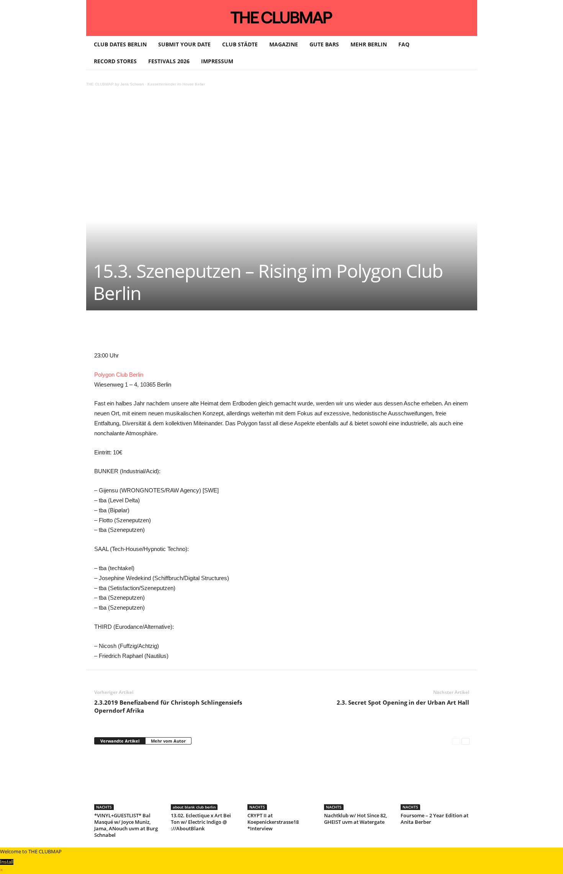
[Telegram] (254, 333)
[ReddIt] (219, 333)
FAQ (403, 44)
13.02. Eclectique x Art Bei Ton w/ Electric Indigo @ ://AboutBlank (201, 822)
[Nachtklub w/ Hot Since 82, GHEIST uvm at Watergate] (358, 781)
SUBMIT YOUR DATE (184, 44)
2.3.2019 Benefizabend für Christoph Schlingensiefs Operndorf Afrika (168, 706)
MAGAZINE (283, 44)
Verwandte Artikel (119, 741)
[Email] (236, 333)
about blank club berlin (194, 807)
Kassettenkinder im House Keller (176, 84)
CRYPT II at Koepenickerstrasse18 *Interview (273, 822)
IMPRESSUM (217, 61)
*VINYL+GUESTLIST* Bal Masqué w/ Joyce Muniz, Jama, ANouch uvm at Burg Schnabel (126, 825)
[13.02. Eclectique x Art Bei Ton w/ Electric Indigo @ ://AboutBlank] (205, 781)
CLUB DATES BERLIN (120, 44)
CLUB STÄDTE (240, 44)
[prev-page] (456, 741)
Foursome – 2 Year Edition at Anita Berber (434, 818)
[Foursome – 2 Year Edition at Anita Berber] (435, 781)
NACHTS (104, 807)
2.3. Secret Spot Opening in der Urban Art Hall (403, 702)
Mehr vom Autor (168, 741)
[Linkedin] (201, 333)
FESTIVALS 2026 (169, 61)
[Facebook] (148, 333)
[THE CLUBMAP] (281, 17)
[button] (465, 52)
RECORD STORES (115, 61)
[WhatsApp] (183, 333)
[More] (290, 333)
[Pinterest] (166, 333)
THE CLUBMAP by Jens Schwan (115, 84)
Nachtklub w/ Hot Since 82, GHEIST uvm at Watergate (355, 818)
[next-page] (466, 741)
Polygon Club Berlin (118, 374)
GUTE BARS (324, 44)
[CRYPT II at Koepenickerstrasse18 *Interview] (281, 781)
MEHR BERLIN (368, 44)
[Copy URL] (272, 333)
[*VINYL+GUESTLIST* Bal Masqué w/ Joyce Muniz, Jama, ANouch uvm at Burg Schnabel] (128, 781)
